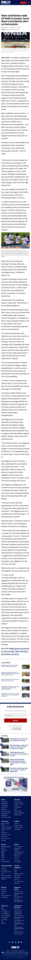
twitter (12, 942)
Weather (17, 800)
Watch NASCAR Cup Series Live (19, 917)
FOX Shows (4, 870)
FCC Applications (5, 914)
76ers (2, 857)
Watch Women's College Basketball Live (19, 928)
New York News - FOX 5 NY (18, 897)
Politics (16, 821)
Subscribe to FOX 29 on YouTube (14, 777)
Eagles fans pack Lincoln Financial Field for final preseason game (9, 665)
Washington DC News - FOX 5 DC (18, 900)
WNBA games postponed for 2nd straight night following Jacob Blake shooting (15, 651)
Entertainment (6, 866)
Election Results (18, 825)
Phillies (3, 856)
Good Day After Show (5, 824)
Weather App (17, 815)
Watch (16, 844)
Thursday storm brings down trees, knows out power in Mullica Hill (19, 769)
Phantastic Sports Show (5, 847)
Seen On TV (4, 836)
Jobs (2, 921)
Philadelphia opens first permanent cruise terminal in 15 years (19, 754)
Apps (2, 908)
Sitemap (3, 923)
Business (3, 889)
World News (4, 815)
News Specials (18, 854)
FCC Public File (5, 912)
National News (5, 813)
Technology (4, 897)
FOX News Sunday (6, 817)
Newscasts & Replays (17, 849)
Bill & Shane (17, 875)
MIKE (15, 870)
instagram (15, 942)
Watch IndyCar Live (19, 920)
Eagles (3, 852)
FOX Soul (16, 857)
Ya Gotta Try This (5, 834)
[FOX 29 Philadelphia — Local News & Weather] (5, 2)
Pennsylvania (4, 805)
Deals (2, 893)
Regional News (17, 888)
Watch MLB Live (18, 915)
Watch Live (23, 2)
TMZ (2, 873)
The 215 (16, 879)
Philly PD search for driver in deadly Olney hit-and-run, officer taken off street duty (10, 695)
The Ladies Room (18, 881)
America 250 (4, 802)
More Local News (5, 811)
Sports (19, 27)
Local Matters (17, 861)
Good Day (4, 821)
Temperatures (18, 811)
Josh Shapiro (17, 829)
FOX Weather (17, 807)
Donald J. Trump (18, 827)
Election (16, 823)
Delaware (3, 809)
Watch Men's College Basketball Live (19, 924)
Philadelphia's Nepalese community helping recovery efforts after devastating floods (10, 688)
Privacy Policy (17, 728)
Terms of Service (16, 729)
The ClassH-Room (6, 872)
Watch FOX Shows (6, 875)
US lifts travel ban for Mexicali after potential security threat (10, 680)
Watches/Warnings (19, 813)
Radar (15, 809)
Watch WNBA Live (19, 932)
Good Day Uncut (5, 838)
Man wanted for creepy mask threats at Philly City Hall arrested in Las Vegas (19, 746)
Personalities (4, 917)
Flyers (2, 854)
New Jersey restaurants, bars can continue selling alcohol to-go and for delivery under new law (10, 673)
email (21, 942)
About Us (4, 906)
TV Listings (4, 919)
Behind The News (18, 873)
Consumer (4, 891)
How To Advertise (5, 915)
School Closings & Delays (19, 804)
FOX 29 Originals (17, 867)
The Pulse (16, 883)
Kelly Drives (17, 877)
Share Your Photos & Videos (6, 878)
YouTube (16, 859)
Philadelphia (4, 804)
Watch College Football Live (18, 912)
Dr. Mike (3, 840)
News (3, 800)
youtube (18, 942)
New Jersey (4, 807)
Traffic (3, 831)
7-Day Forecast (18, 802)
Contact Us (4, 910)
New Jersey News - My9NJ (19, 894)
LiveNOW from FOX (19, 852)
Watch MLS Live (18, 934)
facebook (9, 942)
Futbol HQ (4, 850)
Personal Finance (5, 895)
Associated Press (13, 27)
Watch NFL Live (18, 910)
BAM (15, 872)
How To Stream (18, 846)
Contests (3, 868)
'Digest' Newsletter (6, 829)
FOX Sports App (5, 861)
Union (2, 859)
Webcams (16, 856)
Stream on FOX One (18, 907)
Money (3, 887)
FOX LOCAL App (18, 891)
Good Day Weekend (6, 827)
